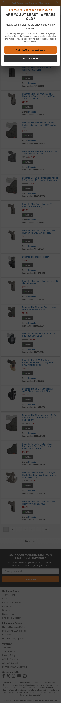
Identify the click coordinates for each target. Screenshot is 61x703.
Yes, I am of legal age (30, 49)
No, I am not (30, 58)
